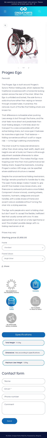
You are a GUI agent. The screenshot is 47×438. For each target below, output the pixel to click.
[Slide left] (18, 68)
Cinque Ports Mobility (19, 436)
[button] (5, 11)
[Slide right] (28, 68)
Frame (4, 243)
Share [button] (6, 266)
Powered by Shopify (34, 436)
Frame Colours (7, 254)
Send (9, 421)
